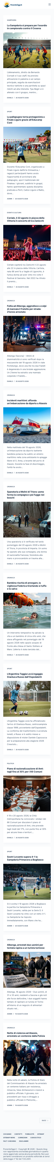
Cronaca (11, 301)
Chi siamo (7, 1134)
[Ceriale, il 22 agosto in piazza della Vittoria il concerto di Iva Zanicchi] (27, 243)
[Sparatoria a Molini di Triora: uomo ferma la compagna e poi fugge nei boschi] (27, 520)
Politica (10, 763)
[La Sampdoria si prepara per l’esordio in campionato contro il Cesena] (27, 50)
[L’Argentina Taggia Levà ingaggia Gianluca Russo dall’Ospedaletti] (27, 699)
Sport (9, 112)
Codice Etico (35, 1138)
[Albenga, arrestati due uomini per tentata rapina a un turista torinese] (27, 970)
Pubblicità (29, 1134)
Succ (44, 1120)
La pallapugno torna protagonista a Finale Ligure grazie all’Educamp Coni (26, 120)
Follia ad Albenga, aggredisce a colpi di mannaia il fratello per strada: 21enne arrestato (26, 309)
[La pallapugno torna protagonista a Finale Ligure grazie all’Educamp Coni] (27, 145)
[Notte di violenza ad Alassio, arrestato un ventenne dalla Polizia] (27, 1058)
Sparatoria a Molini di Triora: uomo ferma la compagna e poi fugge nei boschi (25, 494)
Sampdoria (11, 20)
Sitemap (40, 1134)
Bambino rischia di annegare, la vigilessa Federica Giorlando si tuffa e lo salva (26, 586)
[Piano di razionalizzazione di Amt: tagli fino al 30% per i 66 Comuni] (27, 793)
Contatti (18, 1134)
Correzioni (22, 1138)
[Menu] (49, 4)
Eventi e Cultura (14, 213)
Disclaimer (23, 1141)
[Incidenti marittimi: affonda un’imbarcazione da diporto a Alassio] (27, 425)
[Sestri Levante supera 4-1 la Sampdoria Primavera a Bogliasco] (27, 882)
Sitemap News (9, 1138)
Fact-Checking (9, 1141)
